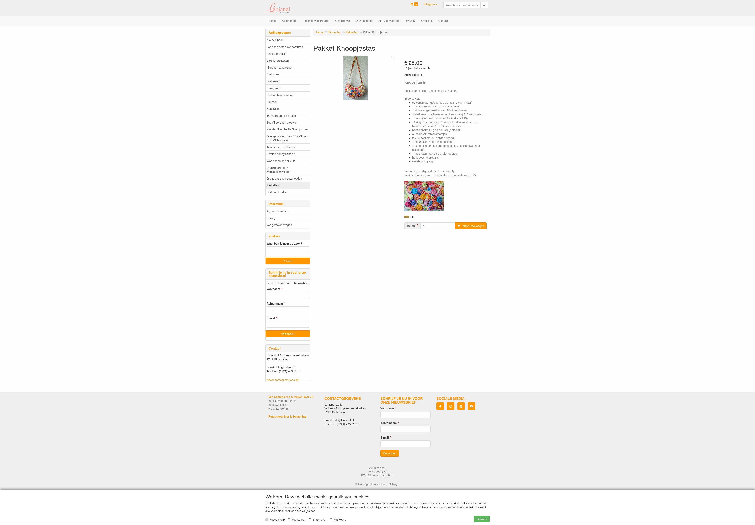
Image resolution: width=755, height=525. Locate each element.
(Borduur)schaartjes (279, 67)
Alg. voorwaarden (277, 211)
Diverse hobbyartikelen (281, 154)
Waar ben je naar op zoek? (284, 243)
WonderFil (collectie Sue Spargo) (287, 129)
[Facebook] (440, 406)
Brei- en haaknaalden (280, 95)
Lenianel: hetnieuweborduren (285, 47)
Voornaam (273, 289)
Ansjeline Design (277, 54)
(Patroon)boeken (277, 192)
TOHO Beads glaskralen (282, 115)
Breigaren (273, 74)
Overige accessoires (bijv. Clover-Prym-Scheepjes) (287, 138)
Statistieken (320, 519)
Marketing (340, 519)
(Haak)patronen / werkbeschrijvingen (278, 169)
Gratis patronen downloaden (284, 178)
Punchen (272, 102)
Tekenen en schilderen (281, 147)
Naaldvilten (273, 109)
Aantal (411, 225)
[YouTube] (471, 406)
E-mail (271, 318)
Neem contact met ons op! (283, 380)
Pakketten (273, 185)
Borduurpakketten (278, 60)
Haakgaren (273, 88)
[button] (430, 4)
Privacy (271, 218)
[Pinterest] (461, 406)
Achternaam (275, 303)
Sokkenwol (273, 81)
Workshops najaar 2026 (281, 161)
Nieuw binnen (275, 40)
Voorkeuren (299, 519)
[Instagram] (450, 406)
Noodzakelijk (277, 519)
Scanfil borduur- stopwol (281, 122)
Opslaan (482, 519)
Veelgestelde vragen (279, 225)
